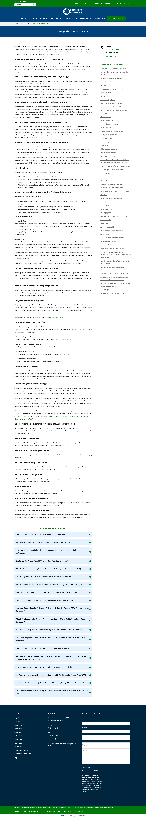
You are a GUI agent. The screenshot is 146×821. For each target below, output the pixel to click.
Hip (21, 18)
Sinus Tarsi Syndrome (107, 100)
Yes (84, 770)
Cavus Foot (104, 202)
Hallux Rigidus (105, 173)
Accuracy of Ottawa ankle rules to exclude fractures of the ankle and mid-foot (114, 278)
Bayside (17, 718)
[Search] (34, 4)
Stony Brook (18, 732)
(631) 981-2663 (112, 49)
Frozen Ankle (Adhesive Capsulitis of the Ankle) (114, 73)
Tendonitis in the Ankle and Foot (111, 89)
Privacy (24, 811)
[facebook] (15, 758)
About (77, 3)
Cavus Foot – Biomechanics (109, 82)
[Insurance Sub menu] (105, 18)
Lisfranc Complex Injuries (108, 149)
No (97, 770)
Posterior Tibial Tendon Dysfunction (112, 103)
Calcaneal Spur (105, 205)
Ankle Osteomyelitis (107, 227)
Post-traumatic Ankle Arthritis (110, 107)
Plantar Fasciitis (105, 117)
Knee (42, 18)
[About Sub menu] (81, 3)
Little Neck (18, 736)
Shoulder (54, 18)
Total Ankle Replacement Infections (112, 248)
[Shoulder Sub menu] (60, 18)
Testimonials (97, 3)
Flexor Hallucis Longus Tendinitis (111, 188)
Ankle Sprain (104, 223)
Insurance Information (51, 318)
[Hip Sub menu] (25, 18)
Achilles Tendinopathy (108, 241)
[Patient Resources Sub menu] (131, 3)
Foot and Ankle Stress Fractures (111, 184)
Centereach (18, 729)
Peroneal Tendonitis (107, 120)
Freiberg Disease (106, 177)
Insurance (99, 18)
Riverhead (17, 747)
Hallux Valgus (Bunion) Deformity (111, 170)
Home (16, 24)
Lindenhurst (18, 739)
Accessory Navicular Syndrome (111, 245)
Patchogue (18, 743)
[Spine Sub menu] (36, 18)
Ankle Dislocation (106, 234)
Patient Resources (122, 3)
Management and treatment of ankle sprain (115, 273)
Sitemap (17, 811)
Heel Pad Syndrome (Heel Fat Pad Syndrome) (115, 166)
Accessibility (33, 811)
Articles (87, 3)
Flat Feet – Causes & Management (112, 78)
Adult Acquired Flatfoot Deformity (112, 238)
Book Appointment (116, 18)
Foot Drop (103, 180)
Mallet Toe (104, 145)
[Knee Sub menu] (47, 18)
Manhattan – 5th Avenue (22, 754)
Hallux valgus (104, 290)
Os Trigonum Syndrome (108, 135)
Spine (31, 18)
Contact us (109, 3)
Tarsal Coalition (105, 93)
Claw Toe (103, 195)
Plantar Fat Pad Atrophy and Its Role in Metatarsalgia (113, 111)
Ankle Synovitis (105, 220)
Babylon (17, 721)
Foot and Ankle (70, 18)
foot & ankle (25, 24)
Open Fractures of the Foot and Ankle (113, 68)
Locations (84, 18)
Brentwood (18, 725)
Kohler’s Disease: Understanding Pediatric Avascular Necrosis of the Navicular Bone (114, 161)
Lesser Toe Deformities (108, 153)
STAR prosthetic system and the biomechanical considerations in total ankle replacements (115, 255)
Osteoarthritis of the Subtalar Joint (112, 131)
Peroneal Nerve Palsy (107, 127)
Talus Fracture (105, 96)
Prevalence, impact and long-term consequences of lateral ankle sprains (113, 268)
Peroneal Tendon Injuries (109, 124)
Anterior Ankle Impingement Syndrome (114, 216)
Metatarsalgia (105, 142)
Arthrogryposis (105, 213)
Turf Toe (103, 85)
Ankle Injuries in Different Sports (111, 231)
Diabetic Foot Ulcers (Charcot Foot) (112, 293)
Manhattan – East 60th (22, 750)
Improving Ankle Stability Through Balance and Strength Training (115, 284)
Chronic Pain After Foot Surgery (111, 198)
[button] (53, 534)
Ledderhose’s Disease (107, 156)
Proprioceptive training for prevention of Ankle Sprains (114, 262)
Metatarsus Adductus (107, 138)
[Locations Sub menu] (91, 18)
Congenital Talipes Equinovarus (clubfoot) (114, 191)
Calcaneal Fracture (106, 209)
